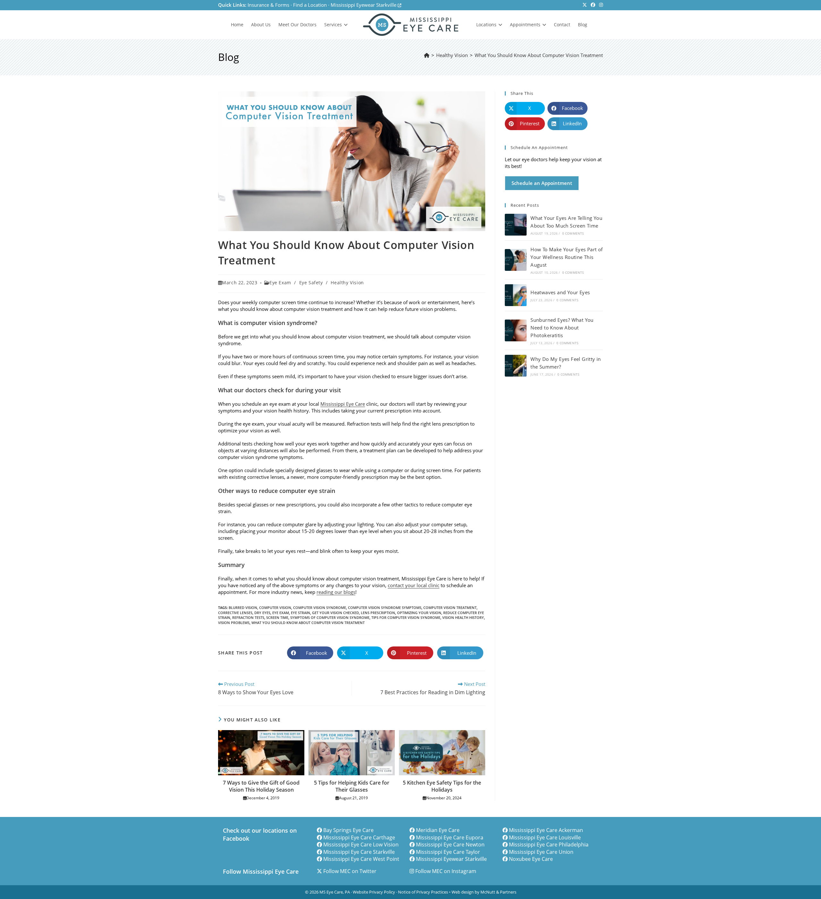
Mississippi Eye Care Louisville (545, 837)
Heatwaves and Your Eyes (560, 292)
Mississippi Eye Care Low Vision (361, 844)
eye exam (280, 612)
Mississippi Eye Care (342, 404)
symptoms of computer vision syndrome (329, 617)
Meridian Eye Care (438, 830)
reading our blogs (336, 592)
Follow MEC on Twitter (350, 871)
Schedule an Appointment (542, 183)
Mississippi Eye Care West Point (361, 858)
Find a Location (310, 5)
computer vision (275, 607)
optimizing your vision (419, 612)
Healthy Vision (347, 282)
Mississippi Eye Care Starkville (359, 851)
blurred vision (243, 607)
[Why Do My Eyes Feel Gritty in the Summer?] (516, 366)
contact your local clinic (413, 585)
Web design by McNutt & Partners (484, 892)
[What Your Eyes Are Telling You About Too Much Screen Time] (516, 225)
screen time (277, 617)
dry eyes (262, 612)
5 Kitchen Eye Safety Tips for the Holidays (442, 786)
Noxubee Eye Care (531, 858)
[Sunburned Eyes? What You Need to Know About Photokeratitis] (516, 330)
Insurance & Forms (268, 5)
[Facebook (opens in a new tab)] (593, 5)
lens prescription (378, 612)
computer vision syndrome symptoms (384, 607)
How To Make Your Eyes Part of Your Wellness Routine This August (566, 257)
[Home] (426, 55)
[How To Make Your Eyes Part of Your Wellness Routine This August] (516, 260)
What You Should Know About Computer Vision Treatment (539, 55)
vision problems (234, 622)
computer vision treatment (450, 607)
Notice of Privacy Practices (423, 892)
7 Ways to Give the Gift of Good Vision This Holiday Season (261, 786)
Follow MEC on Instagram (445, 871)
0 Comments (573, 233)
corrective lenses (235, 612)
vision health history (463, 617)
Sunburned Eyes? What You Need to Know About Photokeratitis (562, 327)
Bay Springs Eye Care (348, 830)
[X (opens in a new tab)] (584, 5)
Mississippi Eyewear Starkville (364, 5)
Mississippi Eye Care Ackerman (546, 830)
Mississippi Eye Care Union (541, 851)
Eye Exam (280, 282)
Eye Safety (311, 282)
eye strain (300, 612)
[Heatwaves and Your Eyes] (516, 295)
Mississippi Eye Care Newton (450, 844)
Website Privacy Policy (374, 892)
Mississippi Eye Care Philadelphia (548, 844)
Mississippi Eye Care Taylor (448, 851)
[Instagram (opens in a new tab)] (600, 5)
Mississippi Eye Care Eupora (449, 837)
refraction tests (248, 617)
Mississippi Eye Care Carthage (359, 837)
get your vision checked (335, 612)
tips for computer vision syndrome (405, 617)
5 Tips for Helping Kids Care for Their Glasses (351, 786)
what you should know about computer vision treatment (308, 622)
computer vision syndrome (319, 607)
